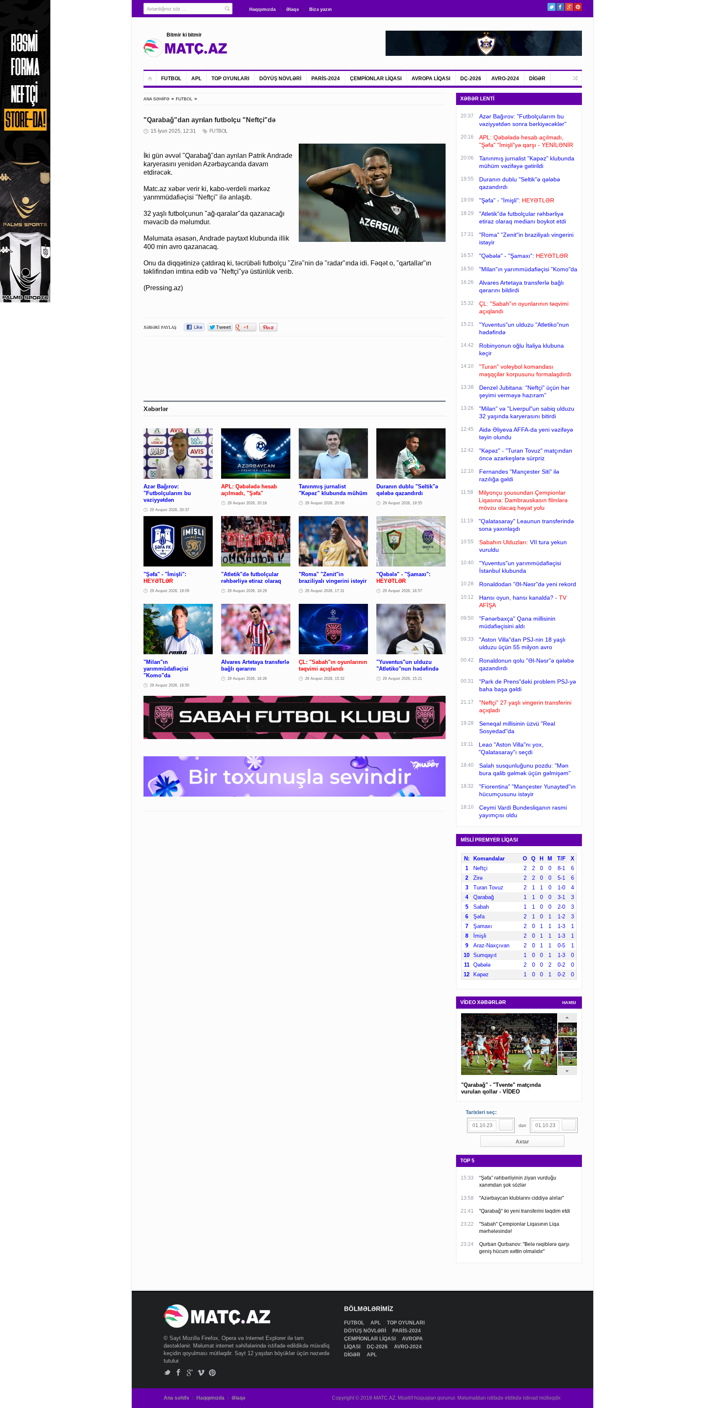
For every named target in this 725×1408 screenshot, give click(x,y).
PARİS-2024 (325, 78)
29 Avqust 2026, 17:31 (324, 591)
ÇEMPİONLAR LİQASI (376, 78)
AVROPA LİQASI (431, 78)
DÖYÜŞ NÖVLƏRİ (280, 78)
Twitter (551, 7)
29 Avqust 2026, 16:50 (169, 685)
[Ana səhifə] (149, 78)
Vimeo (201, 1372)
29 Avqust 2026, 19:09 (169, 591)
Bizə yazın (320, 9)
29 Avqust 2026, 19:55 (402, 503)
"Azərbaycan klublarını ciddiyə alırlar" (521, 1198)
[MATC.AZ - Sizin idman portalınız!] (185, 48)
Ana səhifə (176, 1398)
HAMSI (569, 1002)
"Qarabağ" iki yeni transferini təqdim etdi (524, 1211)
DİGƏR (537, 78)
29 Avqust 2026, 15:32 (324, 678)
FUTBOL (171, 78)
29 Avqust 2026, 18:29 (247, 591)
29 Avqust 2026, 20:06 (324, 503)
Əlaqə (292, 9)
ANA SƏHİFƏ (156, 99)
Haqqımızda (262, 9)
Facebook (560, 7)
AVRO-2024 (505, 78)
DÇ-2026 (470, 78)
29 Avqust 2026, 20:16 (247, 503)
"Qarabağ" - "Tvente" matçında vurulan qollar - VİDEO (501, 1088)
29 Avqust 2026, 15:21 (402, 678)
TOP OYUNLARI (230, 78)
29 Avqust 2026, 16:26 (247, 678)
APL (196, 78)
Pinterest (578, 7)
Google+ (569, 7)
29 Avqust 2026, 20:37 (169, 510)
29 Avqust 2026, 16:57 (402, 591)
